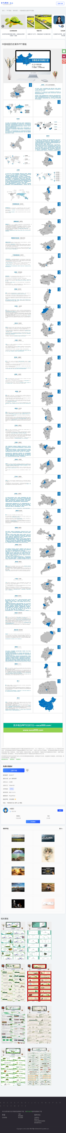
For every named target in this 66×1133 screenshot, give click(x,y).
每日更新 (20, 1117)
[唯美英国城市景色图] (18, 887)
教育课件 (15, 10)
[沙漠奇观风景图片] (18, 871)
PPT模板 (9, 10)
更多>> (61, 828)
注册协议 (36, 1117)
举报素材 (18, 759)
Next (62, 26)
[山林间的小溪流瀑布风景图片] (18, 854)
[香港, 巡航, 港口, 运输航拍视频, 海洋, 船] (48, 838)
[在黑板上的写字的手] (48, 871)
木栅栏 (12, 809)
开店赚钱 (33, 822)
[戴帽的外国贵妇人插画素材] (48, 854)
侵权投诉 (12, 759)
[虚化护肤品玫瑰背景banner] (48, 903)
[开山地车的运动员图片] (48, 887)
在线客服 (4, 1117)
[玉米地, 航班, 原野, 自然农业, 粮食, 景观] (18, 838)
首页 (3, 10)
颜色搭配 (20, 1116)
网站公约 (36, 1119)
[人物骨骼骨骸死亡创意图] (18, 903)
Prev (2, 26)
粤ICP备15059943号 (35, 1129)
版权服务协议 (4, 759)
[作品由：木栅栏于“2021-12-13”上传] (5, 810)
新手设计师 (29, 1111)
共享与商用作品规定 (39, 1121)
